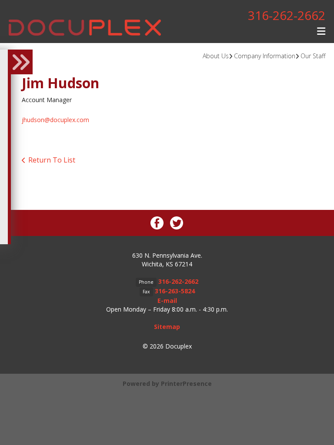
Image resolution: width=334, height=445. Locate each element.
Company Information (264, 56)
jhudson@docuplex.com (55, 120)
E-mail (167, 300)
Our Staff (313, 56)
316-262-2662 (286, 15)
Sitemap (167, 326)
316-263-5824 (175, 291)
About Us (216, 56)
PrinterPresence (186, 383)
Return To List (51, 160)
